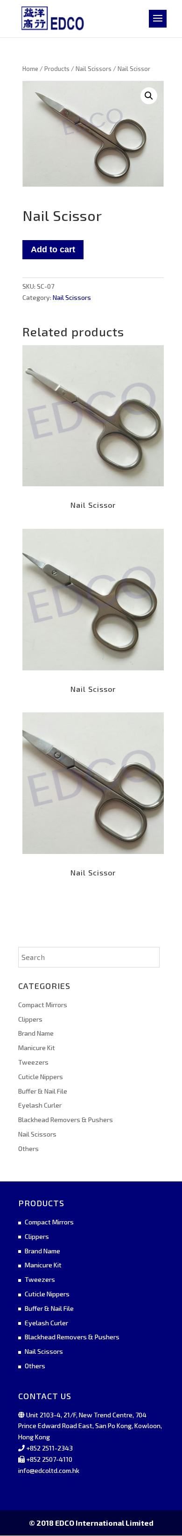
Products (57, 68)
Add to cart (53, 249)
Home (30, 68)
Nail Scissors (94, 68)
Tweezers (33, 1062)
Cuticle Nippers (40, 1077)
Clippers (30, 1019)
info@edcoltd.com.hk (48, 1470)
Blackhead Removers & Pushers (65, 1120)
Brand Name (36, 1033)
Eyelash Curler (40, 1105)
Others (28, 1148)
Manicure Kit (36, 1048)
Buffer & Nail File (42, 1091)
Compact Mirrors (42, 1005)
